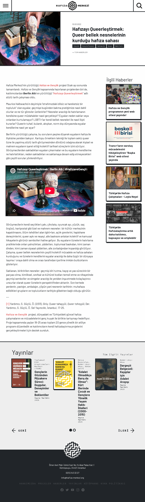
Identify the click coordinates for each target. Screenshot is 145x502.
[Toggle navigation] (5, 5)
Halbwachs (101, 46)
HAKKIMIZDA (27, 483)
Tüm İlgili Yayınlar (118, 354)
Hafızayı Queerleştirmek (68, 93)
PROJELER (44, 483)
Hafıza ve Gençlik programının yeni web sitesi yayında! (122, 111)
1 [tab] (70, 430)
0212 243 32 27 (72, 472)
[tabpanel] (31, 380)
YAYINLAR (75, 483)
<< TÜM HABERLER (80, 52)
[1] (7, 303)
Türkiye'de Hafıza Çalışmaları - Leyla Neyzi (123, 194)
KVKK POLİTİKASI (113, 483)
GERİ (22, 430)
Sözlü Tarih (119, 46)
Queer (110, 46)
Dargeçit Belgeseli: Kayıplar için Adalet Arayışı (126, 374)
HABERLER (60, 483)
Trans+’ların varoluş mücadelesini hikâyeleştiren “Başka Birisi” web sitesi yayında (122, 152)
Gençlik (76, 46)
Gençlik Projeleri (88, 46)
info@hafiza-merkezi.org (72, 477)
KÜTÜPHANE (91, 483)
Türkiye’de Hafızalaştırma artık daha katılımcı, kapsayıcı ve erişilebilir (122, 232)
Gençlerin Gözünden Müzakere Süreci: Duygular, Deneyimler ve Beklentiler (42, 383)
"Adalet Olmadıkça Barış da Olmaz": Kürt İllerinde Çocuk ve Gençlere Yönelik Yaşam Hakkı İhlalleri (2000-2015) (84, 393)
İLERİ (123, 430)
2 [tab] (74, 430)
